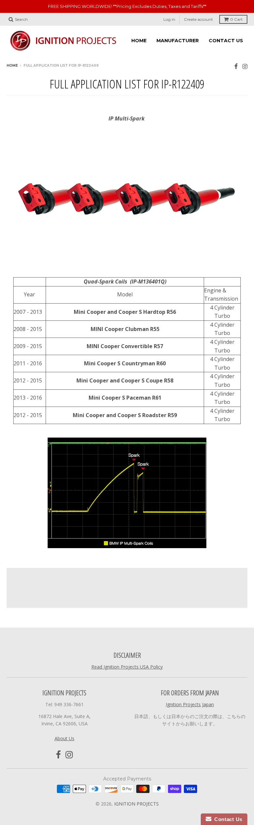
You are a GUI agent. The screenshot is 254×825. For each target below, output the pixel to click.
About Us (64, 738)
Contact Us (226, 819)
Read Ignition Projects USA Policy (127, 667)
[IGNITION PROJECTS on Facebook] (236, 66)
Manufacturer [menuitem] (177, 41)
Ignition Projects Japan (190, 704)
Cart (236, 19)
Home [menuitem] (139, 41)
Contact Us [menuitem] (226, 41)
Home (12, 65)
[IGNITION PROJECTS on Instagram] (244, 66)
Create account (198, 19)
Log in (169, 19)
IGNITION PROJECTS (136, 804)
